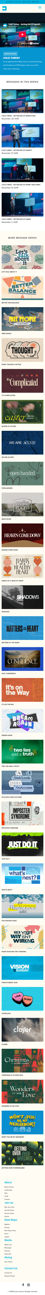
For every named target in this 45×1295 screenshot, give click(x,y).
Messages (7, 1248)
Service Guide (9, 1213)
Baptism (7, 1224)
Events (6, 1216)
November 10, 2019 (21, 186)
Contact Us (8, 1273)
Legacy (6, 1237)
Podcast (7, 1251)
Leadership (8, 1190)
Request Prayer (9, 1276)
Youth (6, 1196)
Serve (6, 1234)
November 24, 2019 (18, 117)
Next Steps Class (10, 1231)
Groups (7, 1227)
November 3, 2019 (16, 220)
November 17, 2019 (17, 151)
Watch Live (8, 1245)
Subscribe (7, 1254)
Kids (5, 1193)
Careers (7, 1199)
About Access (9, 1187)
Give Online (8, 1262)
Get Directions (9, 1210)
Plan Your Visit (9, 1207)
